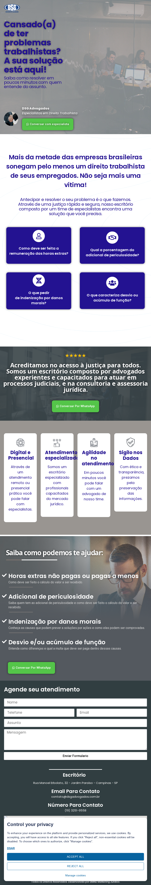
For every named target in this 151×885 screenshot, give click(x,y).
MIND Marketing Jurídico (105, 881)
